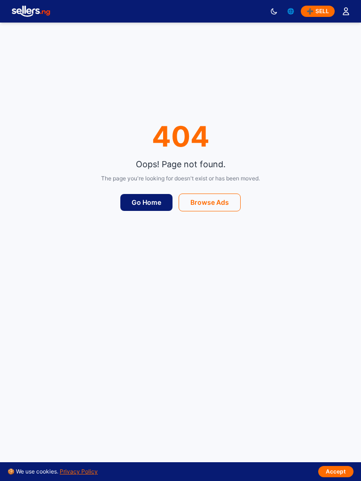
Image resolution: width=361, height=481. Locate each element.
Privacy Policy (79, 471)
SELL (317, 11)
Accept (336, 471)
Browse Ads (209, 202)
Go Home (146, 202)
